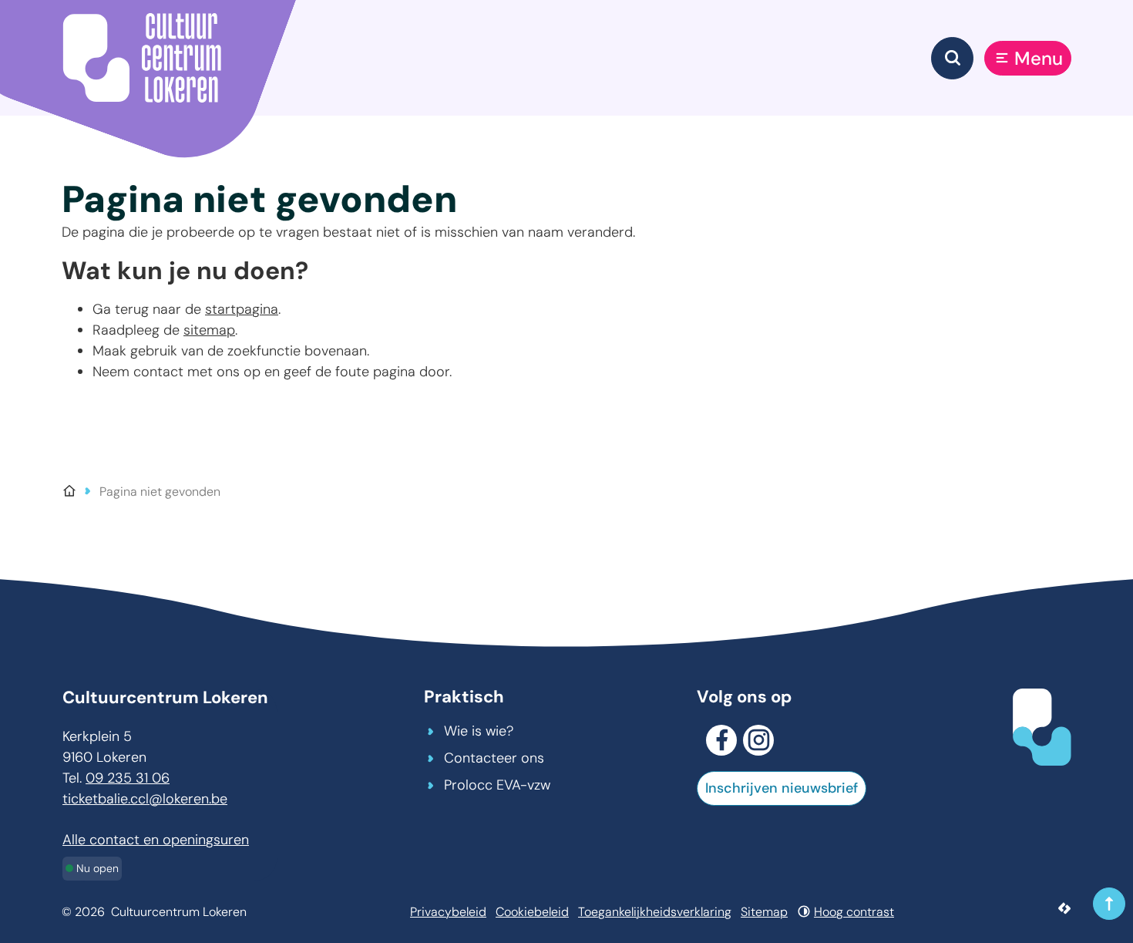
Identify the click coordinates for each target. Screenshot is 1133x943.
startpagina (241, 309)
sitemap (209, 330)
